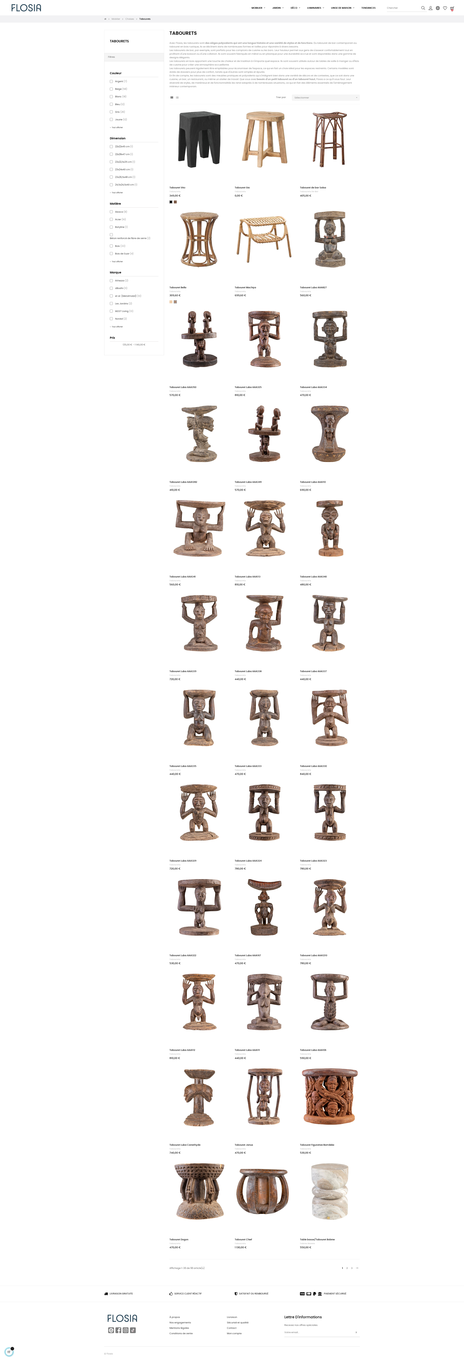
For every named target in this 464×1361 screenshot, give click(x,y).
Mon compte (234, 1333)
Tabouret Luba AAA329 (182, 861)
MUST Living (124, 311)
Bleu (120, 104)
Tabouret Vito (177, 188)
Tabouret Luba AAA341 (182, 577)
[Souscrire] (356, 1332)
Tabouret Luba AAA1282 (183, 482)
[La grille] (171, 98)
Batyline (121, 227)
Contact (232, 1328)
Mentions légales (179, 1328)
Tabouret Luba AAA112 (182, 1050)
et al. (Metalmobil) (128, 296)
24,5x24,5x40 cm (126, 185)
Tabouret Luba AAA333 (248, 766)
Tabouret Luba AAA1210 (313, 955)
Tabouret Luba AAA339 (182, 671)
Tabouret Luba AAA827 (313, 287)
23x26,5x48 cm (125, 177)
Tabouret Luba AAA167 (248, 955)
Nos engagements (180, 1323)
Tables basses (307, 1243)
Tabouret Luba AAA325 (248, 387)
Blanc (121, 97)
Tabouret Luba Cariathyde (184, 1145)
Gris (120, 112)
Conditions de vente (181, 1333)
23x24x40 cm (124, 169)
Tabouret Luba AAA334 (313, 387)
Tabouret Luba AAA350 (182, 387)
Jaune (121, 120)
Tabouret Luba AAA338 (248, 671)
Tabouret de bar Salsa (313, 188)
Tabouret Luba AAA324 (248, 861)
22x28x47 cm (124, 154)
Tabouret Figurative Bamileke (317, 1145)
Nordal (121, 319)
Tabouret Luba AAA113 (247, 577)
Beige (121, 89)
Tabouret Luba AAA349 (248, 482)
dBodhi (121, 288)
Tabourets (119, 41)
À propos (174, 1317)
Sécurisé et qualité (237, 1323)
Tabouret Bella (177, 287)
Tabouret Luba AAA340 (313, 577)
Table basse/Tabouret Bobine (317, 1239)
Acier (120, 219)
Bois (120, 246)
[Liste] (177, 98)
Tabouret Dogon (178, 1239)
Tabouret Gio (242, 188)
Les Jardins (123, 304)
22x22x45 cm (124, 146)
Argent (121, 81)
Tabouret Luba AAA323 (313, 861)
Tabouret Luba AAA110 (313, 482)
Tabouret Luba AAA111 (247, 1050)
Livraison (232, 1317)
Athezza (121, 281)
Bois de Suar (124, 254)
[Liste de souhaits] (223, 116)
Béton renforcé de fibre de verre (130, 238)
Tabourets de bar (309, 192)
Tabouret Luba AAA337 (313, 671)
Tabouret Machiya (245, 287)
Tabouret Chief (243, 1239)
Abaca (121, 212)
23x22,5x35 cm (125, 162)
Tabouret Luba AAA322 (182, 955)
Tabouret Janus (244, 1145)
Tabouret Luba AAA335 (182, 766)
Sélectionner (326, 97)
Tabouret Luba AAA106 (313, 1050)
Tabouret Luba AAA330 (313, 766)
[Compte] (430, 8)
